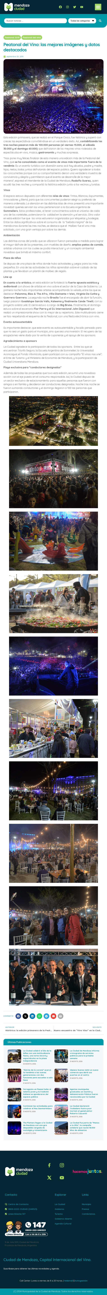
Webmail (68, 1280)
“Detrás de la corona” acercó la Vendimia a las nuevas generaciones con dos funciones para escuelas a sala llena (38, 1075)
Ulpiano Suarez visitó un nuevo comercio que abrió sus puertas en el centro (84, 1072)
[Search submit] (100, 20)
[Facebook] (60, 7)
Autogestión (81, 1280)
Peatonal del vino (32, 37)
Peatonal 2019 (12, 37)
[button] (98, 7)
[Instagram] (67, 7)
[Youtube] (81, 7)
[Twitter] (74, 7)
